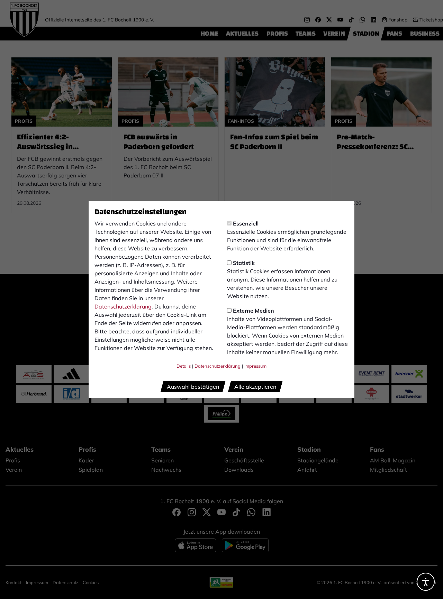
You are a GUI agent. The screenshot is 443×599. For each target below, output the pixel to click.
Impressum (255, 366)
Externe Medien (253, 310)
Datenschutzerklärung (123, 306)
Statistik (244, 262)
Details (184, 366)
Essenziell (246, 223)
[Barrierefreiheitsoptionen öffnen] (426, 582)
